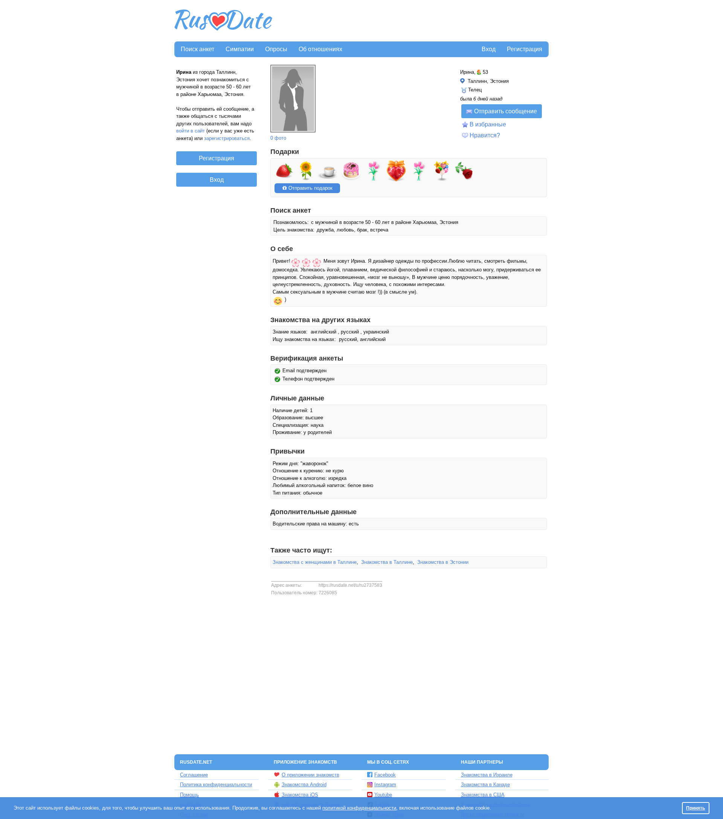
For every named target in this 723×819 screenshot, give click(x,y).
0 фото (278, 138)
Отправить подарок (310, 188)
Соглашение (194, 775)
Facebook (385, 775)
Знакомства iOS (300, 795)
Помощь (189, 795)
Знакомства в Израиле (487, 775)
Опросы (276, 49)
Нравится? (485, 135)
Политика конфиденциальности (216, 784)
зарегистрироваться (227, 138)
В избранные (488, 124)
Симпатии (240, 49)
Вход (489, 49)
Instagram (385, 784)
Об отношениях (320, 49)
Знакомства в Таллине (387, 562)
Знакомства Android (304, 784)
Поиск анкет (197, 49)
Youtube (383, 795)
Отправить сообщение (505, 111)
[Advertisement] (411, 21)
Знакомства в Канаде (485, 784)
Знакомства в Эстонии (442, 562)
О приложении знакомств (310, 775)
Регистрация (524, 49)
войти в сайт (190, 131)
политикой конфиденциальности (359, 808)
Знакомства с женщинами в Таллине (315, 562)
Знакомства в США (483, 795)
